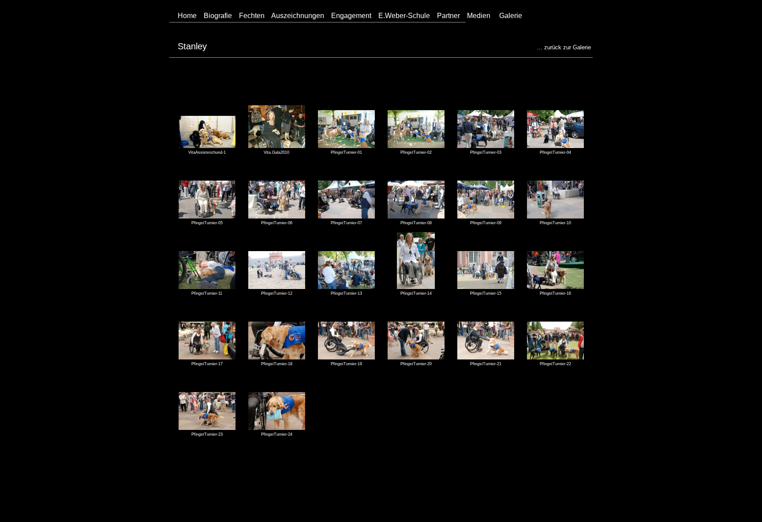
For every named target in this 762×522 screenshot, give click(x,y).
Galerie (510, 15)
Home (187, 15)
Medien (478, 15)
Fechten (252, 15)
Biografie (218, 15)
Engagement (351, 15)
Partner (448, 15)
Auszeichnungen (297, 15)
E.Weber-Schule (404, 15)
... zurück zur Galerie (564, 47)
